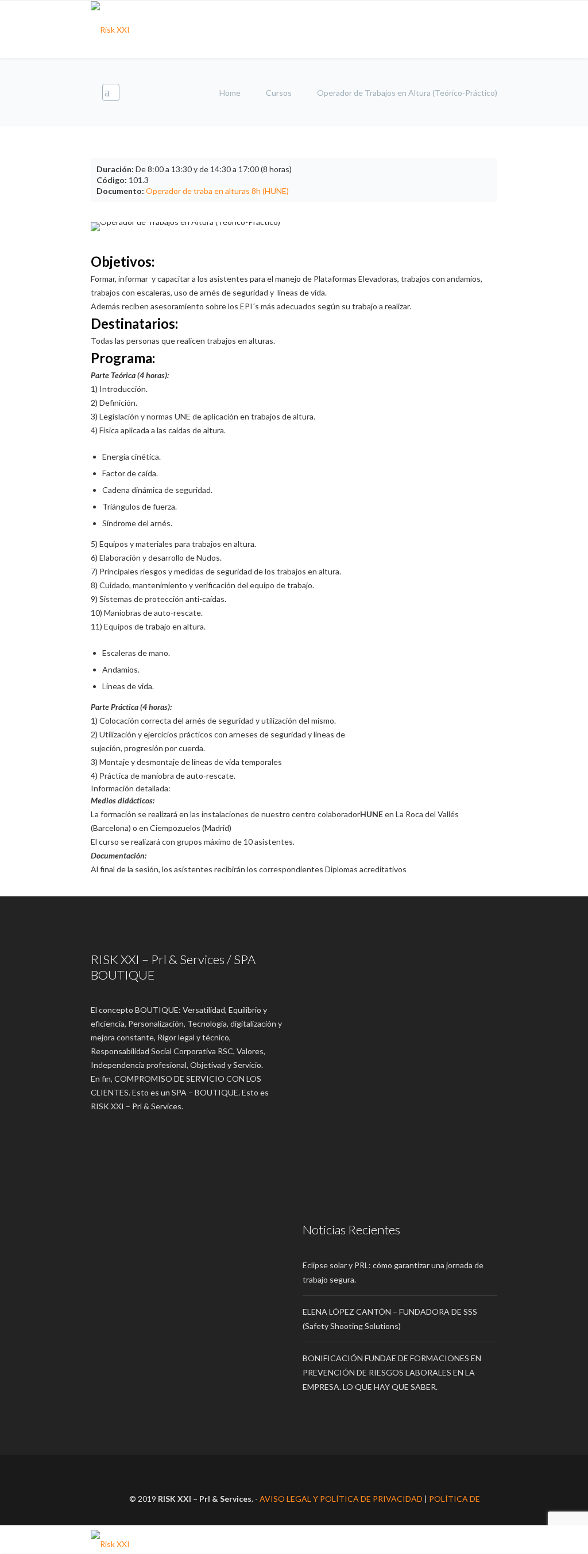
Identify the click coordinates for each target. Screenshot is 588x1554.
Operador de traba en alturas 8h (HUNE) (217, 191)
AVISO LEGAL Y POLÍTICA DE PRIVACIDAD (341, 1499)
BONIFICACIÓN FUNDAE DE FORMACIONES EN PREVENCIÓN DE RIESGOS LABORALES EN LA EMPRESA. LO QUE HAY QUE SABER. (392, 1372)
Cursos (278, 93)
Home (230, 93)
